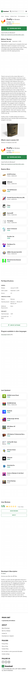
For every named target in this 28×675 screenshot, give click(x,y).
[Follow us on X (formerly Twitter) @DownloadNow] (6, 662)
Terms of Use (5, 646)
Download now (15, 28)
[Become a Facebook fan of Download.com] (3, 662)
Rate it (14, 515)
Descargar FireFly (5, 334)
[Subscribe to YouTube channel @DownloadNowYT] (9, 662)
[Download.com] (5, 11)
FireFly (13, 19)
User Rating (9, 23)
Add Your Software (6, 630)
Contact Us (4, 633)
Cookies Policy (5, 648)
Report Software (15, 325)
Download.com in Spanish (8, 636)
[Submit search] (10, 11)
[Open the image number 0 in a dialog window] (12, 130)
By (9, 22)
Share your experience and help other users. (12, 34)
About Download (5, 628)
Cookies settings (5, 654)
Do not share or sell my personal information (12, 651)
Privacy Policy (5, 643)
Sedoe (4, 573)
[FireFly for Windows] (3, 21)
